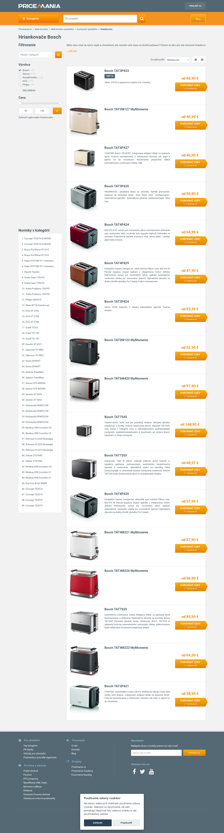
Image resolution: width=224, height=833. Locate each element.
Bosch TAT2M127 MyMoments (126, 109)
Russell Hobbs (33, 77)
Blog (198, 19)
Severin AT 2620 (34, 394)
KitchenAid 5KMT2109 (37, 405)
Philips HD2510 (33, 299)
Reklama (27, 790)
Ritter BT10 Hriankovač (37, 305)
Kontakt (75, 749)
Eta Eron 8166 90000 (36, 483)
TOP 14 (109, 76)
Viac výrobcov (29, 90)
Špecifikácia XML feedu (35, 782)
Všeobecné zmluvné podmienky (39, 798)
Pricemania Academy (82, 771)
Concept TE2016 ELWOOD (37, 238)
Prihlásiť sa (195, 6)
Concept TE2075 (34, 500)
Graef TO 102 (32, 333)
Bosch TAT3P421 (116, 686)
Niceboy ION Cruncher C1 (38, 472)
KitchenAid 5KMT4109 (37, 416)
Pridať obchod (30, 771)
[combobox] (177, 59)
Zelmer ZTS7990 (34, 455)
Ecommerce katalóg (81, 774)
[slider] (20, 103)
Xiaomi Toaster (32, 272)
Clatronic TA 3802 (35, 349)
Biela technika (41, 29)
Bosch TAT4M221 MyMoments (126, 532)
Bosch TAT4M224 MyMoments (126, 571)
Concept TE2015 (34, 489)
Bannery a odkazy (32, 786)
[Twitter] (142, 773)
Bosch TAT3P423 (116, 71)
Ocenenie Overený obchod (36, 794)
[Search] (141, 18)
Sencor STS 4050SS (35, 383)
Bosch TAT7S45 (115, 417)
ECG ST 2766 (32, 310)
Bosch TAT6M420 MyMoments (126, 378)
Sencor (29, 73)
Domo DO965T (33, 361)
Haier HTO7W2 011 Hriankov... (39, 260)
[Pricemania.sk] (39, 6)
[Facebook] (134, 773)
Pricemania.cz (78, 767)
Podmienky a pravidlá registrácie (39, 757)
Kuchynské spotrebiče (87, 29)
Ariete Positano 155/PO (38, 288)
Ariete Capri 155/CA (34, 277)
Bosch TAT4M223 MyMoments (126, 648)
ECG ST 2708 (32, 316)
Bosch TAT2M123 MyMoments (126, 340)
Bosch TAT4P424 (116, 224)
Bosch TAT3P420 (116, 186)
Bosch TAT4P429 (116, 263)
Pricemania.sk (25, 29)
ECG (28, 81)
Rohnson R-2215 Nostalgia (39, 450)
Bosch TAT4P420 (116, 494)
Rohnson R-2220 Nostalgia (39, 438)
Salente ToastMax (35, 372)
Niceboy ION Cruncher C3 (38, 427)
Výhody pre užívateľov (34, 753)
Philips (28, 84)
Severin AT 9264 (34, 399)
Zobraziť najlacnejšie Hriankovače (36, 117)
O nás (74, 745)
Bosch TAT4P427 (116, 148)
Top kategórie (30, 745)
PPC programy (30, 778)
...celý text (72, 50)
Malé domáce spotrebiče (62, 29)
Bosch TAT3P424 (116, 301)
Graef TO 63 (32, 327)
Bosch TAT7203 (115, 455)
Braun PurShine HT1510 (36, 249)
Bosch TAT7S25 (115, 609)
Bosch (28, 70)
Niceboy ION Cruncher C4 (38, 466)
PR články (28, 749)
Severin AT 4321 (34, 344)
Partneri (27, 774)
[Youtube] (151, 773)
